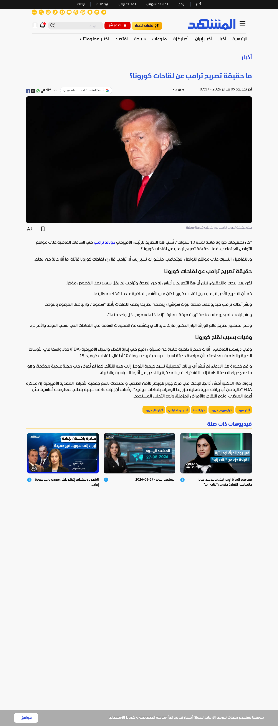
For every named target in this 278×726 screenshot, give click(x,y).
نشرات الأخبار (144, 25)
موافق (26, 717)
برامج (182, 4)
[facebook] (28, 91)
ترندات (81, 4)
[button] (139, 58)
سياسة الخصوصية (153, 717)
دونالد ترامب (104, 243)
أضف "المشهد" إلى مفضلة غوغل (83, 90)
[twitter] (33, 91)
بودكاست (102, 4)
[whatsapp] (38, 91)
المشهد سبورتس (157, 4)
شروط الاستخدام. (122, 717)
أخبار (198, 4)
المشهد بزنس (127, 4)
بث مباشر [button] (115, 25)
